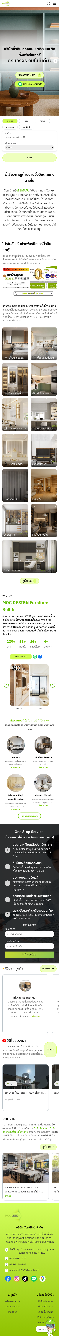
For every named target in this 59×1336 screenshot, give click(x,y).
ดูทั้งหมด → (48, 969)
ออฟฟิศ (26, 127)
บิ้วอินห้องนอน (41, 1128)
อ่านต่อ (36, 1016)
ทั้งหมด (10, 121)
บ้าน (26, 121)
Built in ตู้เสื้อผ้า (45, 1317)
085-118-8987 (17, 1264)
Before (19, 708)
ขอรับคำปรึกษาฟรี (32, 84)
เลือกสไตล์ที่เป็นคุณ (29, 816)
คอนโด (42, 121)
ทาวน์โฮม (10, 127)
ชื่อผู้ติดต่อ (10, 929)
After (41, 708)
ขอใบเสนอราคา (21, 656)
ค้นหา (29, 157)
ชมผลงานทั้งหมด (26, 75)
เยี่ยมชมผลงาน (12, 1307)
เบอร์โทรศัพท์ (12, 941)
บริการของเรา (12, 1301)
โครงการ (12, 1312)
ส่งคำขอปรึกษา (29, 955)
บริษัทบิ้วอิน (22, 190)
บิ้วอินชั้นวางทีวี (20, 1132)
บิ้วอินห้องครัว (45, 1307)
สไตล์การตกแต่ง (11, 143)
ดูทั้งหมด (27, 581)
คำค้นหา (8, 133)
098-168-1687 (17, 1259)
